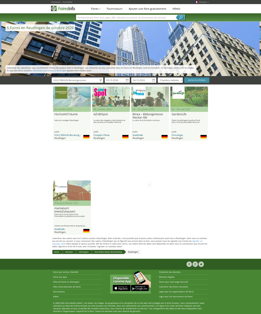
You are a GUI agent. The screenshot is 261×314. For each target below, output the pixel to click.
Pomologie (177, 135)
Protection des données (170, 272)
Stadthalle (138, 135)
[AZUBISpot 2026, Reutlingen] (111, 97)
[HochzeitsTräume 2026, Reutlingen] (72, 97)
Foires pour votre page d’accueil (173, 282)
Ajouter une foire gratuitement (147, 8)
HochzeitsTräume (66, 114)
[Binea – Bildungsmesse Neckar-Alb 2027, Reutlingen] (150, 97)
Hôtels (176, 8)
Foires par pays (60, 277)
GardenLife (179, 114)
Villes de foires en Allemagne (66, 282)
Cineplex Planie (102, 135)
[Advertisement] (130, 161)
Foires (95, 8)
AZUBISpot (101, 114)
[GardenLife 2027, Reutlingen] (189, 97)
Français (203, 2)
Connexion (56, 2)
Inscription (67, 2)
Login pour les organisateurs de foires (176, 291)
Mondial (69, 252)
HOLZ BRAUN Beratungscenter (70, 135)
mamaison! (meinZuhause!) (64, 210)
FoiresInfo (64, 8)
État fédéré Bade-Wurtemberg (108, 252)
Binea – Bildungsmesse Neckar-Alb (148, 116)
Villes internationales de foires (67, 286)
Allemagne (83, 252)
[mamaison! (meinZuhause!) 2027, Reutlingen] (72, 190)
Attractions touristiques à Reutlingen (49, 70)
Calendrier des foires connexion (173, 286)
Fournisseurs (114, 8)
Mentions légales (167, 277)
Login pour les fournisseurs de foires (176, 296)
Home (56, 252)
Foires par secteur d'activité (65, 272)
